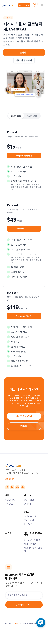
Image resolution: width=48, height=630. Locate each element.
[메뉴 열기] (42, 5)
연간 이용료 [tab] (32, 116)
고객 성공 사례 (30, 516)
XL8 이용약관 (30, 544)
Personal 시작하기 (24, 228)
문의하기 (24, 426)
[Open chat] (40, 622)
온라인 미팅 (10, 500)
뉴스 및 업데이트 (31, 524)
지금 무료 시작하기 (24, 5)
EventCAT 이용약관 (33, 540)
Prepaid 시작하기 (24, 155)
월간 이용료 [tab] (16, 116)
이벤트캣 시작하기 (35, 5)
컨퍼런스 (9, 504)
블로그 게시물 (30, 520)
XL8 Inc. (16, 623)
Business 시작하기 (24, 316)
